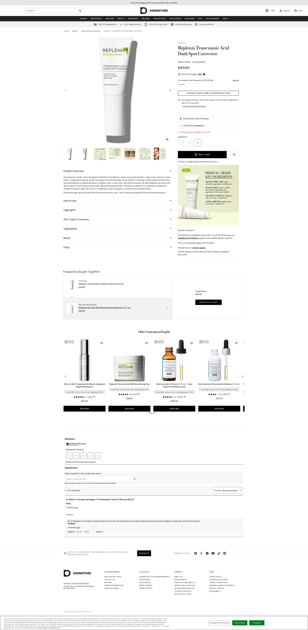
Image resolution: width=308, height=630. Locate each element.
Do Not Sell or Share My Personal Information (79, 587)
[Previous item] (65, 376)
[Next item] (243, 376)
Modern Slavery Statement (222, 585)
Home (66, 31)
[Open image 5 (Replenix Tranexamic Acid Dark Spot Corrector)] (130, 154)
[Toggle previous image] (65, 90)
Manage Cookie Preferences (76, 584)
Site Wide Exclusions (218, 579)
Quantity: (183, 137)
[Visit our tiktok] (219, 553)
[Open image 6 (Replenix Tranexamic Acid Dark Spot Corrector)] (145, 154)
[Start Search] (80, 10)
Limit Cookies (240, 623)
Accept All (257, 623)
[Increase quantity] (197, 142)
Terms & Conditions (218, 582)
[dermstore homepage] (154, 10)
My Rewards (144, 579)
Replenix (182, 43)
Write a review (184, 62)
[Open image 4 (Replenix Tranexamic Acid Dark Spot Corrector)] (115, 154)
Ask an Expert (180, 579)
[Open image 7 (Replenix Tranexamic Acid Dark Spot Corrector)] (160, 154)
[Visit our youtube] (213, 553)
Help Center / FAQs (112, 576)
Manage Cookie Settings (219, 623)
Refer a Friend (145, 585)
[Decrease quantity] (181, 142)
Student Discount (183, 591)
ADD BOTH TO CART (208, 302)
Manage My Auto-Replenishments (154, 576)
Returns (108, 582)
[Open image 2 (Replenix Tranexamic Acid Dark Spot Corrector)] (85, 154)
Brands (75, 31)
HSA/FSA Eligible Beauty (184, 582)
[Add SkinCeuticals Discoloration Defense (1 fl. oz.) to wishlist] (236, 343)
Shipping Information (113, 585)
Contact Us (109, 579)
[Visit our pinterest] (225, 553)
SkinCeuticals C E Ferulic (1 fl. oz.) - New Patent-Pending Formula (174, 385)
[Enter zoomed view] (167, 139)
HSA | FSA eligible (189, 74)
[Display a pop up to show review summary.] (94, 397)
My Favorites (145, 582)
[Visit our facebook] (195, 553)
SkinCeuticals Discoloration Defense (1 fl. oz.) (219, 384)
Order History (146, 588)
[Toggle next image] (170, 90)
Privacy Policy (215, 576)
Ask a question (198, 62)
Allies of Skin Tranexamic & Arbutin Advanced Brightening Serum (84, 385)
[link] (285, 10)
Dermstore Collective (184, 585)
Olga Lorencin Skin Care (91, 31)
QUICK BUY (84, 408)
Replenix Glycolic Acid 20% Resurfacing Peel (129, 384)
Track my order (111, 588)
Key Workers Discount (184, 588)
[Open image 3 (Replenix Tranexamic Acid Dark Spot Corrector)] (100, 154)
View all (236, 80)
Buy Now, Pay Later (182, 594)
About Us (178, 576)
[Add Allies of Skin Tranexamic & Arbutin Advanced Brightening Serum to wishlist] (102, 343)
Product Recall (216, 588)
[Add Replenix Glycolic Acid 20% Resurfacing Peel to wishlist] (146, 343)
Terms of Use (54, 628)
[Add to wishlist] (234, 154)
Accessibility (215, 591)
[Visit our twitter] (201, 553)
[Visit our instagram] (207, 553)
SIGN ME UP (144, 553)
